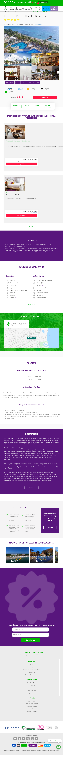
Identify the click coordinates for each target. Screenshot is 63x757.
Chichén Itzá (32, 672)
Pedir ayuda (50, 527)
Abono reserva (56, 750)
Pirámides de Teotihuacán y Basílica (31, 669)
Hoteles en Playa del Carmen (14, 11)
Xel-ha (31, 667)
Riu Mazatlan (32, 685)
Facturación (39, 750)
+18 (55, 72)
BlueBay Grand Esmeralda (32, 703)
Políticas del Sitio (24, 750)
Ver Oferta (45, 97)
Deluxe (8, 193)
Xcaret (31, 664)
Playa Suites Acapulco (32, 711)
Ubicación (26, 105)
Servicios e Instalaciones (47, 106)
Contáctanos (17, 750)
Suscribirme (30, 640)
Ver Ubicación (38, 24)
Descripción (16, 105)
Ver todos (31, 304)
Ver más (31, 487)
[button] (23, 8)
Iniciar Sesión (44, 2)
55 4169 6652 (34, 161)
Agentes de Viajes (45, 750)
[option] (21, 162)
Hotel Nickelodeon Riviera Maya (32, 688)
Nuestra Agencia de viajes (9, 750)
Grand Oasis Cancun (32, 683)
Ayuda (51, 750)
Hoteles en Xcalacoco (26, 11)
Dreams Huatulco (32, 701)
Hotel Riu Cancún (32, 690)
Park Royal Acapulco (32, 706)
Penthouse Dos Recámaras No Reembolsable (18, 141)
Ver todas (31, 226)
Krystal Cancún (31, 693)
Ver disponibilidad (21, 164)
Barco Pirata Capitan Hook (31, 674)
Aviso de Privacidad (32, 750)
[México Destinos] (10, 2)
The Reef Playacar (32, 708)
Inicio (5, 11)
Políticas (37, 105)
